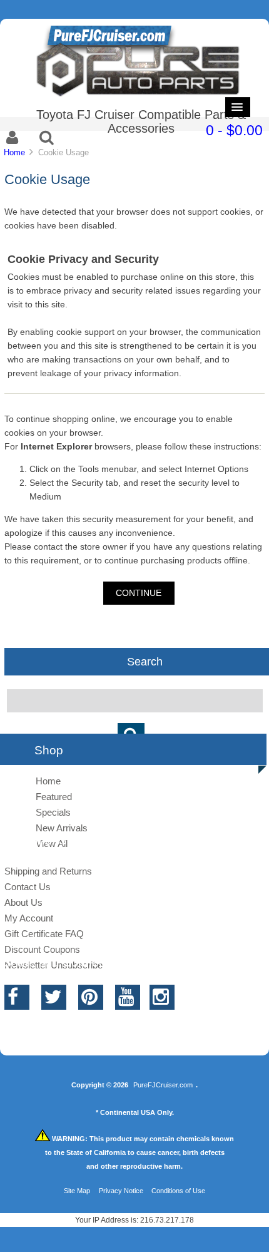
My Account (28, 918)
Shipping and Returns (48, 871)
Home (14, 152)
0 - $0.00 (234, 130)
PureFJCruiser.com (163, 1085)
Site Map (77, 1190)
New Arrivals (62, 828)
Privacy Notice (121, 1190)
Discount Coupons (42, 949)
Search (145, 661)
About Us (23, 902)
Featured (54, 796)
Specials (53, 812)
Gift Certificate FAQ (44, 933)
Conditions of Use (178, 1190)
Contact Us (27, 886)
